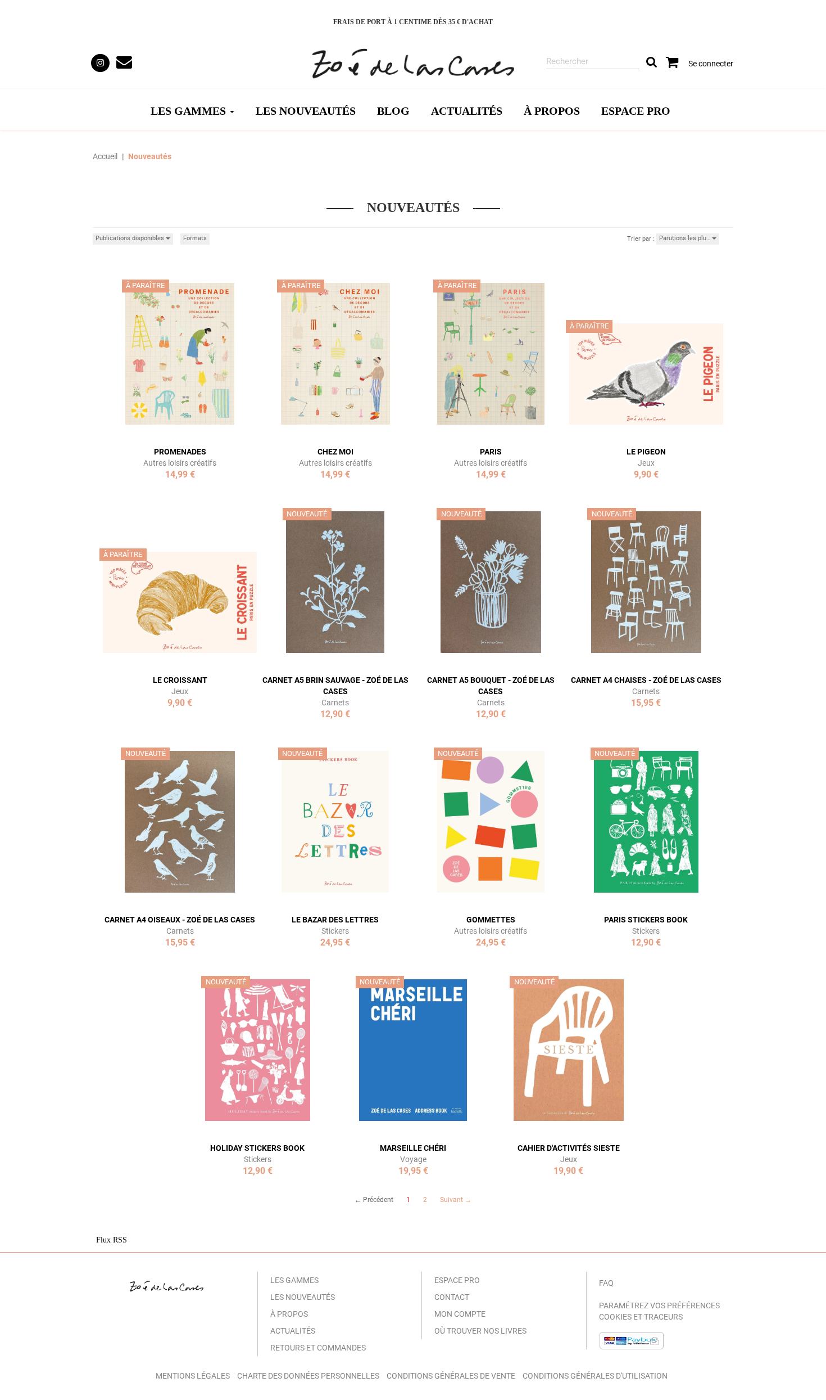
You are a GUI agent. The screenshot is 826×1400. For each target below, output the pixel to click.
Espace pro (635, 111)
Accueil (105, 156)
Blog (393, 111)
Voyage (413, 1159)
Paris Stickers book (646, 919)
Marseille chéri (413, 1148)
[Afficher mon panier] (672, 65)
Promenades (180, 451)
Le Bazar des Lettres (335, 919)
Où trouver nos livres (480, 1330)
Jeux (646, 462)
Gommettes (490, 919)
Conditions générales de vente (451, 1375)
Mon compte (459, 1313)
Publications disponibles (131, 238)
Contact (451, 1297)
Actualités (466, 111)
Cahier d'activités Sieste (569, 1148)
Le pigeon (646, 451)
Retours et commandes (318, 1347)
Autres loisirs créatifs (179, 462)
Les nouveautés (306, 111)
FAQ (606, 1283)
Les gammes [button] (190, 111)
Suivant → (455, 1200)
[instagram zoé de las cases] (100, 62)
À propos (552, 111)
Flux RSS (111, 1240)
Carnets (335, 702)
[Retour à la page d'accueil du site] (413, 64)
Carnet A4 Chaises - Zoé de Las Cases (646, 680)
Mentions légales (193, 1375)
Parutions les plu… (685, 238)
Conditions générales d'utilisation (595, 1375)
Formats (195, 238)
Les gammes (294, 1280)
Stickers (335, 930)
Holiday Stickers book (257, 1148)
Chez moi (335, 451)
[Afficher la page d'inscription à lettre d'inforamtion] (125, 62)
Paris (491, 451)
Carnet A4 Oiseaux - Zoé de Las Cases (180, 919)
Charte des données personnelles (308, 1375)
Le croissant (180, 680)
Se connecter (710, 63)
